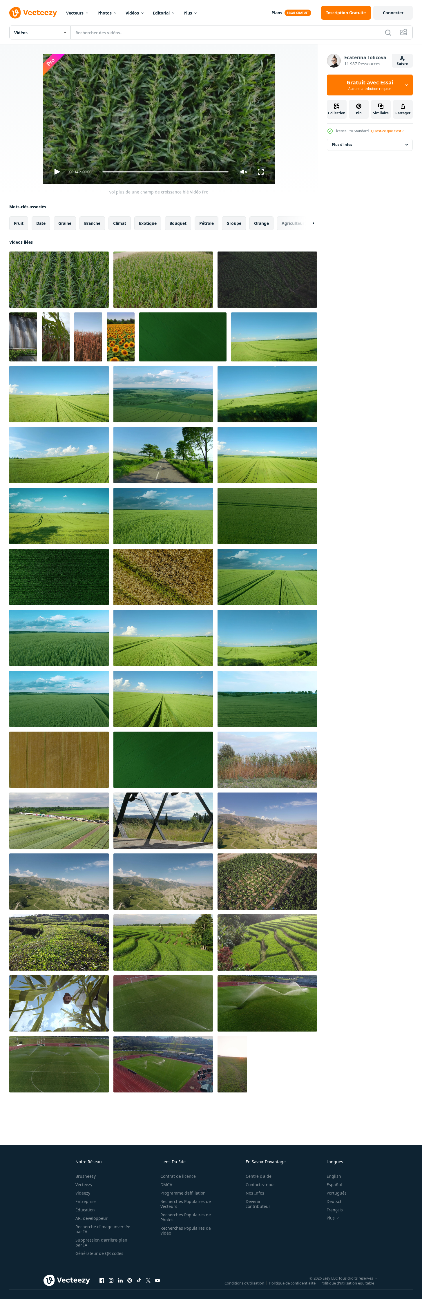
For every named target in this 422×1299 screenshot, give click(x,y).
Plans (276, 12)
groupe (234, 223)
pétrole (206, 223)
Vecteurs (75, 13)
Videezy (82, 1193)
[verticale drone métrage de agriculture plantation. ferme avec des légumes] (23, 336)
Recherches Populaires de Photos (185, 1217)
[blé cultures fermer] (56, 336)
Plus (188, 13)
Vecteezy (83, 1184)
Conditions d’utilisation (244, 1282)
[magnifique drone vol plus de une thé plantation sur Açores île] (59, 942)
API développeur (91, 1218)
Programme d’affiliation (183, 1193)
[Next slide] (308, 223)
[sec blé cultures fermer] (88, 336)
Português (337, 1193)
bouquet (177, 223)
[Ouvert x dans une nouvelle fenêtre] (148, 1280)
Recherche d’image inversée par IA (102, 1229)
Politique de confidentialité (292, 1282)
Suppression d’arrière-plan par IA (101, 1242)
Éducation (85, 1210)
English (334, 1176)
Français (335, 1210)
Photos (104, 13)
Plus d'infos (342, 144)
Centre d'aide (258, 1176)
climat (119, 223)
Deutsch (335, 1201)
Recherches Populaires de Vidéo (185, 1230)
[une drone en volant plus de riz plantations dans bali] (163, 942)
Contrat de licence (178, 1176)
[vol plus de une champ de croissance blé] (59, 280)
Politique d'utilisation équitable (347, 1282)
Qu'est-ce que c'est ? (387, 131)
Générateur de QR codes (99, 1253)
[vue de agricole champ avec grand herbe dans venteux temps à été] (267, 760)
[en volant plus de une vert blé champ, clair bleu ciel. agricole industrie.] (183, 336)
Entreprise (85, 1201)
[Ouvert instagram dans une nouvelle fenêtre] (111, 1280)
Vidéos (132, 13)
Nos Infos (255, 1193)
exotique (148, 223)
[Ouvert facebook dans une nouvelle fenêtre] (101, 1280)
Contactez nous (261, 1184)
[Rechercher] (388, 32)
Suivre (402, 63)
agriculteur (293, 223)
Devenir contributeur (258, 1204)
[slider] (165, 171)
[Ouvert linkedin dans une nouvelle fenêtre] (120, 1280)
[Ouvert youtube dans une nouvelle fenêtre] (157, 1280)
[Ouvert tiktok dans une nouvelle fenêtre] (139, 1280)
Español (334, 1184)
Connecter (393, 12)
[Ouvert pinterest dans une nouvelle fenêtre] (129, 1280)
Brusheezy (85, 1176)
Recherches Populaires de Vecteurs (185, 1204)
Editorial (161, 13)
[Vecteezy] (33, 13)
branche (92, 223)
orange (261, 223)
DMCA (166, 1184)
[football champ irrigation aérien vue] (163, 1003)
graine (64, 223)
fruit (18, 223)
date (41, 223)
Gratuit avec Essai (370, 85)
